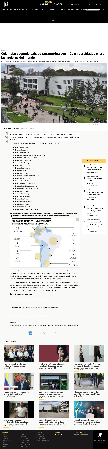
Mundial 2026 (24, 442)
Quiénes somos (42, 436)
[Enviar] (6, 141)
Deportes (5, 438)
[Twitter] (59, 434)
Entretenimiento (7, 440)
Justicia (5, 434)
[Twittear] (6, 138)
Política (5, 436)
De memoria (24, 438)
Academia (23, 436)
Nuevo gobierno (25, 444)
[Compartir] (6, 133)
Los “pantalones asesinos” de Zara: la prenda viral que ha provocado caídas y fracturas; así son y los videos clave (95, 196)
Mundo (5, 442)
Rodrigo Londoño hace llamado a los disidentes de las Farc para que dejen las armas (35, 307)
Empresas (4, 50)
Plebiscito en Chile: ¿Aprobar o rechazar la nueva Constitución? (29, 299)
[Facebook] (56, 434)
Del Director (41, 434)
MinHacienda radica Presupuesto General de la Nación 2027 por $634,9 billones (95, 210)
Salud (22, 434)
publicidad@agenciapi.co (81, 434)
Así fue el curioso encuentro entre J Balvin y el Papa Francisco (29, 316)
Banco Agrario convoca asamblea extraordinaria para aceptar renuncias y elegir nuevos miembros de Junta (95, 225)
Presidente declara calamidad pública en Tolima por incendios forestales (95, 168)
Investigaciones (25, 440)
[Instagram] (65, 434)
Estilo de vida (24, 446)
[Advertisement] (54, 37)
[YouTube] (62, 434)
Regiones (5, 444)
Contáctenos (41, 438)
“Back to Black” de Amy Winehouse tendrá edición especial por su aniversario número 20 (95, 181)
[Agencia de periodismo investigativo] (18, 4)
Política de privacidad (43, 440)
